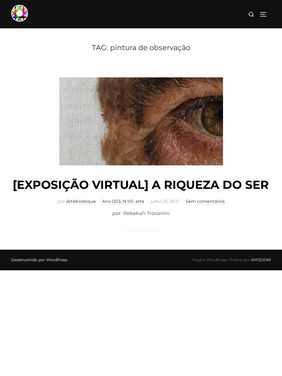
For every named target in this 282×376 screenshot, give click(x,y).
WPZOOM (261, 259)
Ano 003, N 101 (118, 201)
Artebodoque (81, 201)
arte (139, 201)
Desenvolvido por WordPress (39, 259)
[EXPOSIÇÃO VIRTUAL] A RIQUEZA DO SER (141, 185)
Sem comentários (205, 201)
